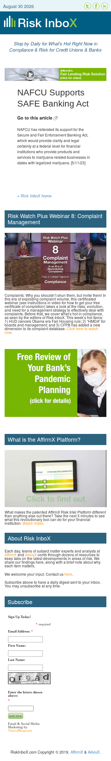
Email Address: (19, 631)
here (68, 574)
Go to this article (35, 118)
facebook (96, 6)
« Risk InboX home (34, 196)
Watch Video (33, 523)
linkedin (105, 6)
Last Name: (16, 660)
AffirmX (11, 554)
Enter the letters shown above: (25, 694)
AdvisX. (94, 752)
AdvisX (31, 554)
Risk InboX (55, 22)
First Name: (17, 645)
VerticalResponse (20, 730)
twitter (87, 6)
